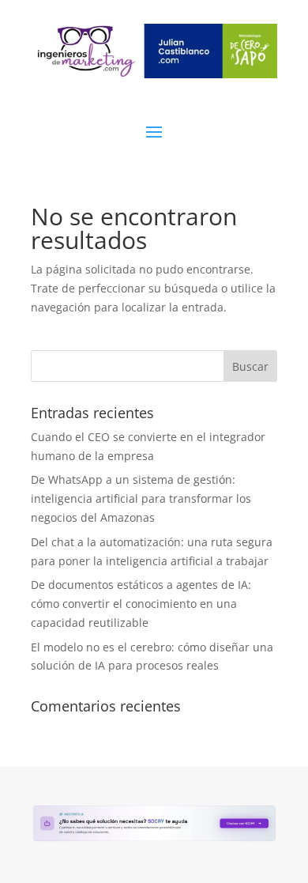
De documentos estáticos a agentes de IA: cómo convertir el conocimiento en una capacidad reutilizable (141, 603)
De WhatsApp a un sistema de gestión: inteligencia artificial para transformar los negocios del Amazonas (141, 498)
